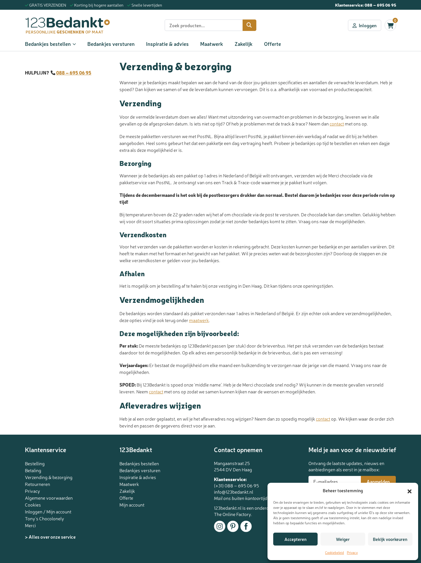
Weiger (343, 539)
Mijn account (131, 504)
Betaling (33, 470)
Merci (30, 525)
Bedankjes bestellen (48, 43)
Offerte (272, 43)
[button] (409, 490)
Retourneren (37, 484)
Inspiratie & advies (167, 43)
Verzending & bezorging (48, 477)
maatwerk (199, 320)
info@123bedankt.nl (233, 492)
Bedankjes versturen (111, 43)
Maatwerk (211, 43)
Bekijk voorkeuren (390, 539)
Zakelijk (244, 43)
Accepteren (295, 539)
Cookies (33, 504)
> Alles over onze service (50, 536)
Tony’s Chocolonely (44, 518)
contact (337, 123)
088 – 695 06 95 (380, 4)
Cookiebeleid (334, 552)
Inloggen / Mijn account (48, 511)
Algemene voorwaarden (49, 498)
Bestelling (35, 463)
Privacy (352, 552)
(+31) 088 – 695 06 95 (236, 485)
